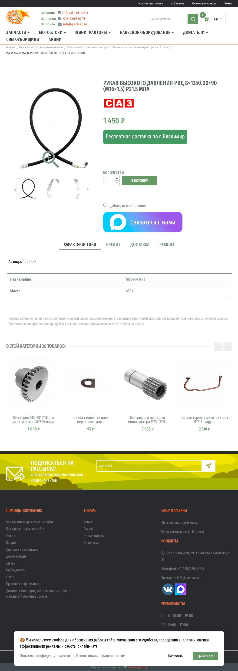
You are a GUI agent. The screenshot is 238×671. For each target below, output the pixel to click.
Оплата (11, 536)
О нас (10, 577)
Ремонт (167, 244)
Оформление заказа (204, 3)
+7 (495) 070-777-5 (74, 13)
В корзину (139, 180)
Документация (16, 556)
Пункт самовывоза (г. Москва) (182, 531)
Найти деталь (15, 570)
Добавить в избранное (127, 205)
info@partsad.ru (74, 24)
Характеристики (80, 244)
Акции (88, 522)
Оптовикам (91, 542)
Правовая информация (22, 584)
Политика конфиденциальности (45, 656)
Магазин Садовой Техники (179, 522)
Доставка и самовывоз (22, 549)
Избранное (177, 3)
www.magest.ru (137, 667)
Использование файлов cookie (100, 656)
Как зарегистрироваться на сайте (30, 522)
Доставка (139, 244)
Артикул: (15, 261)
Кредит (113, 244)
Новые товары (94, 536)
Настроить (175, 656)
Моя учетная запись (151, 3)
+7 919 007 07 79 (73, 19)
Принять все (206, 656)
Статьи (10, 563)
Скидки (88, 529)
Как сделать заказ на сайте (25, 529)
